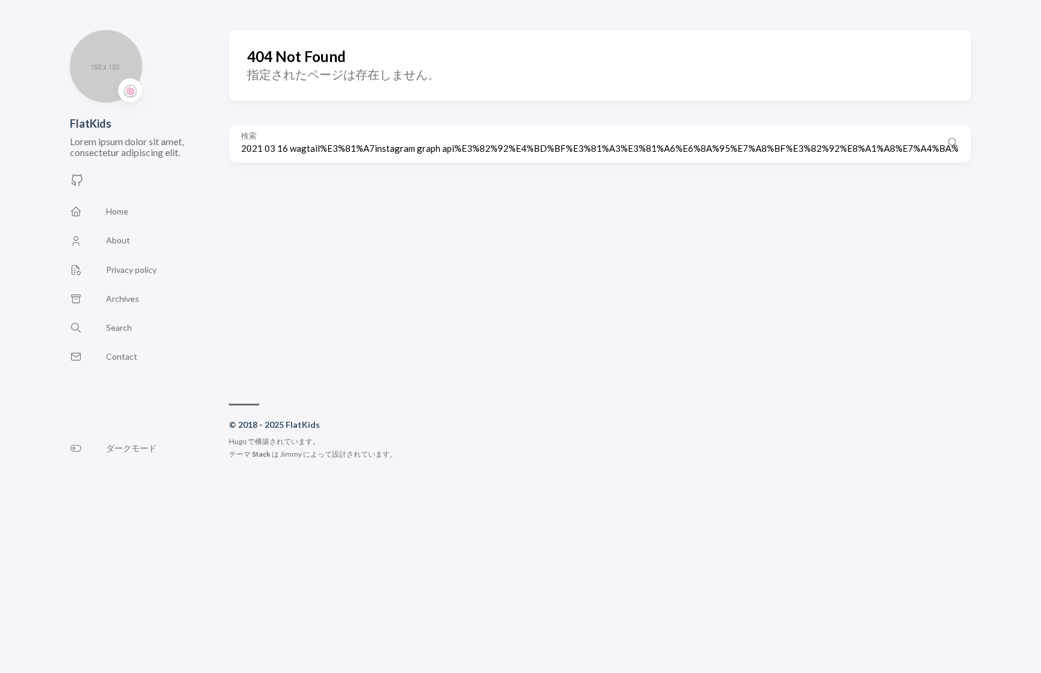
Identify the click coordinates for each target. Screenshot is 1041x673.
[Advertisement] (600, 277)
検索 (249, 135)
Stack (261, 454)
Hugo (237, 441)
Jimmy (291, 454)
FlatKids (90, 123)
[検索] (953, 144)
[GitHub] (77, 183)
